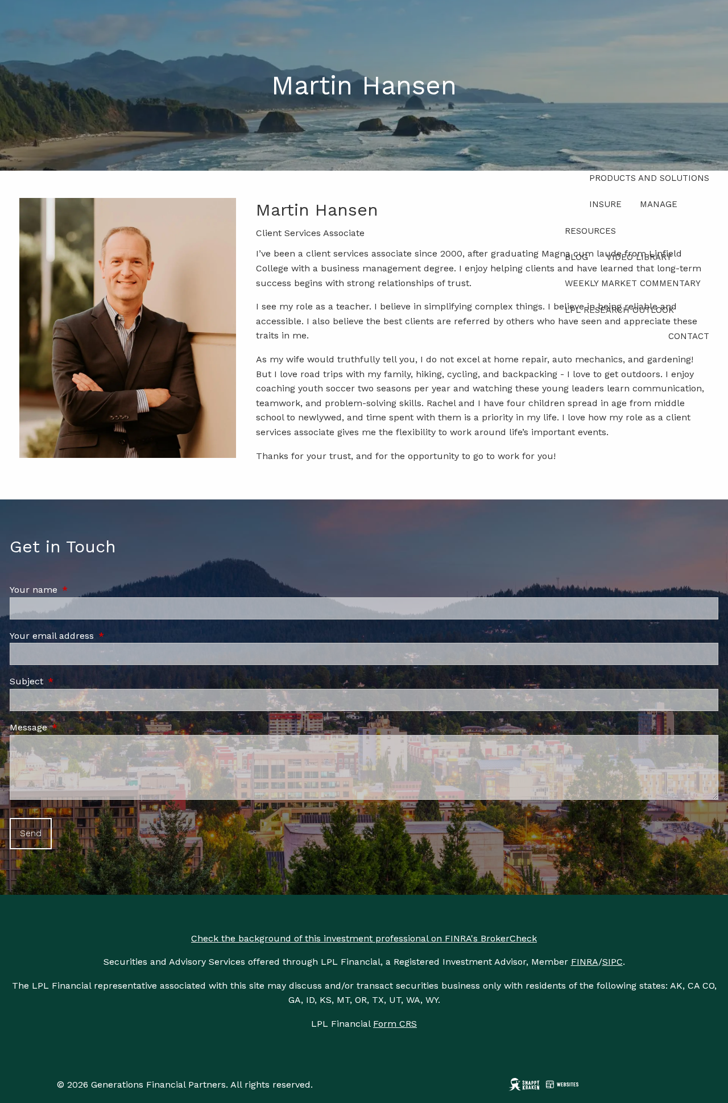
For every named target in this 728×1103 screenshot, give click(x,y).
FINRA (584, 961)
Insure (605, 204)
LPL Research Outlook (619, 310)
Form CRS (395, 1023)
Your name (82, 589)
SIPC (612, 961)
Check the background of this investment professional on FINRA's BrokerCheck (364, 938)
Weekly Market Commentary (633, 283)
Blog (576, 257)
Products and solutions (649, 178)
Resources (590, 231)
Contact (688, 336)
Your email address (100, 635)
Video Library (639, 257)
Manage (658, 204)
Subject (75, 681)
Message (77, 727)
